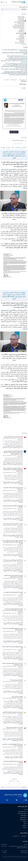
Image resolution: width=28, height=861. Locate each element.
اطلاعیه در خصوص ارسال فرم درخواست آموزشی (18, 59)
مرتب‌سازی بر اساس (23, 7)
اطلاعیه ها (18, 446)
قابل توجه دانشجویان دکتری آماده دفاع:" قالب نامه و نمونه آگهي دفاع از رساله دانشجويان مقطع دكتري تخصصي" (12, 542)
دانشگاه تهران (13, 170)
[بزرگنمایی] (11, 132)
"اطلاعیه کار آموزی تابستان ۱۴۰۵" (16, 680)
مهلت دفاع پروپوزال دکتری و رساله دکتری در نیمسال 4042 (12, 647)
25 (8, 784)
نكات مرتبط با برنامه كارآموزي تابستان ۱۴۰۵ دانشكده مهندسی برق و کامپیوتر (12, 664)
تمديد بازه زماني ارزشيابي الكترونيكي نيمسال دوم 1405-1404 (13, 762)
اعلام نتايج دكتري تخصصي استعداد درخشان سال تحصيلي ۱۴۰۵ (13, 488)
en (3, 2)
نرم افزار (24, 821)
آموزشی (5, 501)
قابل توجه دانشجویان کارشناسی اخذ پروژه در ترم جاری (13, 593)
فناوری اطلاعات (23, 815)
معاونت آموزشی (23, 836)
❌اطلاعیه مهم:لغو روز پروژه (17, 696)
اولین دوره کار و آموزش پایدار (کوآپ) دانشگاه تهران (13, 712)
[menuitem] (24, 147)
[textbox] (12, 140)
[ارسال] (2, 787)
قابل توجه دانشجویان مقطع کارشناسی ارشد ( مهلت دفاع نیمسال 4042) (13, 629)
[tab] (14, 14)
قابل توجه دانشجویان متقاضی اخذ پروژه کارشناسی (13, 524)
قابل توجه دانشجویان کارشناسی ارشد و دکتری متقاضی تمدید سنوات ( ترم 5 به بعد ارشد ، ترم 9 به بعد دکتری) (12, 610)
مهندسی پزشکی (23, 819)
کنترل (25, 823)
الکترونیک (24, 825)
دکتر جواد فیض (5, 170)
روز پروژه (13, 535)
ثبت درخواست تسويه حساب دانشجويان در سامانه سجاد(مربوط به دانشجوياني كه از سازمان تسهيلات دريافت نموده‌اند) (13, 469)
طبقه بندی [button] (24, 14)
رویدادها (18, 738)
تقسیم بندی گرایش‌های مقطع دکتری (20, 56)
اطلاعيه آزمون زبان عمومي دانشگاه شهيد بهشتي (13, 436)
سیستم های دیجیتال (22, 811)
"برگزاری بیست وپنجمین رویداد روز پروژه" (14, 727)
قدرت (25, 809)
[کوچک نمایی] (16, 132)
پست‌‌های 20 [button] (13, 779)
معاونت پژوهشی (15, 836)
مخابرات (24, 827)
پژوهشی (5, 483)
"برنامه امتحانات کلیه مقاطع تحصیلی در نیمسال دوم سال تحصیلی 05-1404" (13, 745)
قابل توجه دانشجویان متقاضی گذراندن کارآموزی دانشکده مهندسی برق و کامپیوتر (13, 576)
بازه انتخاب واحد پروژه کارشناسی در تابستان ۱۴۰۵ (13, 560)
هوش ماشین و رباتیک (22, 813)
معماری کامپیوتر (23, 817)
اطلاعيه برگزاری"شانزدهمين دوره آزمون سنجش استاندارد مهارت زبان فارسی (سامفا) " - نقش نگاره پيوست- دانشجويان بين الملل (13, 452)
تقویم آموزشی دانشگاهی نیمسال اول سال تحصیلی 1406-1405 (13, 506)
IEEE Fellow (20, 164)
